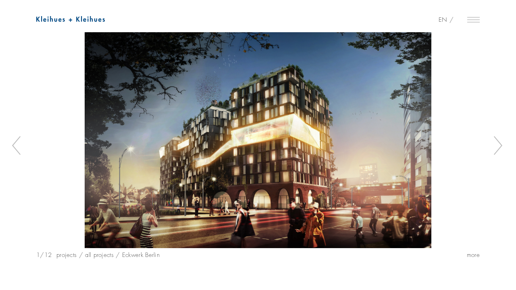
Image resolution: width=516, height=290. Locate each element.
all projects (99, 255)
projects (66, 255)
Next (498, 146)
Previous (17, 146)
